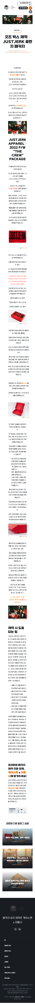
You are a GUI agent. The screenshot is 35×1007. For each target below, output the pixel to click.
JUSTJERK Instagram (21, 134)
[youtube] (19, 929)
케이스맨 (25, 248)
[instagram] (15, 929)
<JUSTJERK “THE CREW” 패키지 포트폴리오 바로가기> (17, 599)
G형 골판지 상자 (21, 106)
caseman (24, 50)
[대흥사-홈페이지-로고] (10, 5)
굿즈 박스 (22, 52)
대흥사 (22, 997)
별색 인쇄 (24, 383)
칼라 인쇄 (27, 52)
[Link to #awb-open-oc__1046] (30, 8)
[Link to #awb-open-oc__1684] (30, 11)
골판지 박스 (16, 52)
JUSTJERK (10, 52)
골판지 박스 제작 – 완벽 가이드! (17, 838)
